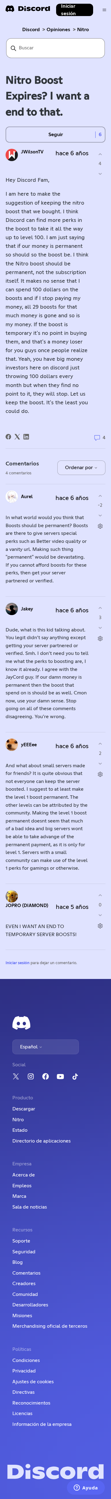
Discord (31, 29)
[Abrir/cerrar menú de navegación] (104, 10)
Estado (19, 1130)
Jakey (27, 609)
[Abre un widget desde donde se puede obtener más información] (86, 1488)
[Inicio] (28, 10)
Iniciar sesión (18, 963)
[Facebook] (8, 436)
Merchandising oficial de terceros (49, 1326)
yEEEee (29, 745)
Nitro (83, 29)
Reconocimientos (31, 1403)
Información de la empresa (42, 1424)
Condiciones (26, 1360)
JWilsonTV (32, 152)
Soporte (21, 1241)
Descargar (23, 1108)
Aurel (27, 496)
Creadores (23, 1283)
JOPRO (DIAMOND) (27, 905)
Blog (17, 1262)
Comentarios (26, 1273)
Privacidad (24, 1370)
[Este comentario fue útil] (100, 495)
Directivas (23, 1392)
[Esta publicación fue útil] (100, 154)
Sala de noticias (29, 1207)
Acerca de (23, 1174)
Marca (19, 1196)
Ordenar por (79, 467)
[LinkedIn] (26, 436)
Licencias (22, 1413)
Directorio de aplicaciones (41, 1141)
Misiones (22, 1315)
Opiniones (58, 29)
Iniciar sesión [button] (68, 10)
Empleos (21, 1185)
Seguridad (23, 1251)
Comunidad (25, 1294)
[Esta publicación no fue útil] (100, 174)
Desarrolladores (30, 1304)
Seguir (55, 134)
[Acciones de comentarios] (100, 526)
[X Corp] (17, 436)
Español (29, 1046)
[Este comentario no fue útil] (100, 515)
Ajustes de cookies (33, 1381)
